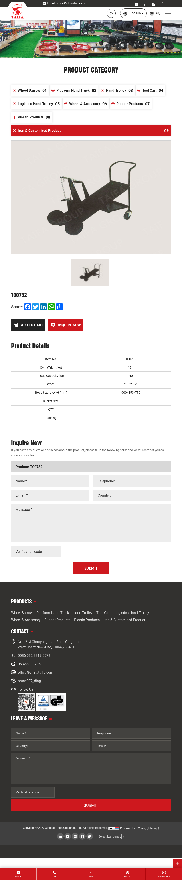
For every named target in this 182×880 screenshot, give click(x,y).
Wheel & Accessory (88, 103)
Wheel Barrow (32, 90)
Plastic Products (34, 117)
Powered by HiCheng (133, 828)
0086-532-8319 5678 (34, 655)
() (158, 13)
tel (55, 876)
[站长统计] (113, 828)
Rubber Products (133, 103)
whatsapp (164, 876)
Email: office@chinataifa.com (67, 3)
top (91, 876)
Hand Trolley (119, 90)
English (135, 13)
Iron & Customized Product (93, 130)
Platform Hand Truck (76, 90)
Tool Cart (152, 90)
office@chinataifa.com (35, 672)
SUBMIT (91, 805)
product (127, 876)
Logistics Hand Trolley (39, 103)
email (18, 876)
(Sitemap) (153, 828)
